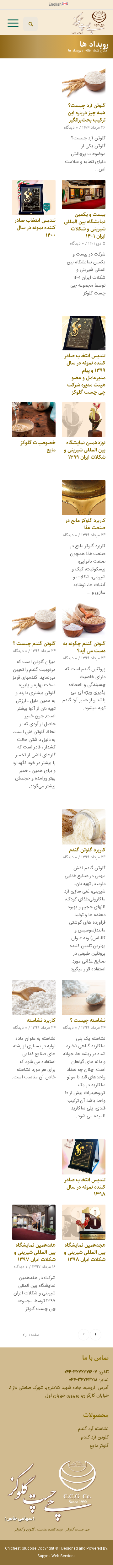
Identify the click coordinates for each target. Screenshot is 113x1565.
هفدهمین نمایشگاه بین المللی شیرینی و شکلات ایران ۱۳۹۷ (35, 1252)
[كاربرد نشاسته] (34, 997)
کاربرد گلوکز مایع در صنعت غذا (85, 524)
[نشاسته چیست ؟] (83, 997)
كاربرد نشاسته (41, 1020)
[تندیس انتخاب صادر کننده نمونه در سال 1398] (83, 1156)
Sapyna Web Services (56, 1556)
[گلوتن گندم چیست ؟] (34, 620)
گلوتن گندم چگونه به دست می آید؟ (84, 647)
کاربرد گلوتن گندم (87, 850)
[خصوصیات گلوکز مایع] (34, 419)
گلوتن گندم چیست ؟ (34, 643)
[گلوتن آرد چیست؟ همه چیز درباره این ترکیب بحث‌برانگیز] (83, 82)
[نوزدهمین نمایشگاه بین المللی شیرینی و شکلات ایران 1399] (83, 419)
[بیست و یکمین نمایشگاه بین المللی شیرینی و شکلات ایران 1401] (83, 194)
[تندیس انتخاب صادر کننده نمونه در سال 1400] (34, 197)
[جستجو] (30, 24)
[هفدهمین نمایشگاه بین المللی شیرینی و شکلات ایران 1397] (34, 1222)
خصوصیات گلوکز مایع (38, 446)
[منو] (13, 22)
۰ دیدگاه (71, 127)
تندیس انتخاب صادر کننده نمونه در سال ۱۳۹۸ (84, 1187)
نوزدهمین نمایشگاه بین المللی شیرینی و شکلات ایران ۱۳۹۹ (84, 450)
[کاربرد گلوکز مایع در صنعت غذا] (83, 497)
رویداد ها (94, 44)
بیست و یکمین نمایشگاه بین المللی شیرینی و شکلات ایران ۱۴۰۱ (84, 225)
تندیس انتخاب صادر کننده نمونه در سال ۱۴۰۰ (35, 227)
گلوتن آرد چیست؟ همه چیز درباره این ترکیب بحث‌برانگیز (86, 112)
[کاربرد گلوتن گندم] (83, 827)
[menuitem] (58, 4)
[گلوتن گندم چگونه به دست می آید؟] (83, 620)
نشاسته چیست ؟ (87, 1020)
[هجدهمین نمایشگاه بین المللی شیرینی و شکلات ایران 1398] (83, 1222)
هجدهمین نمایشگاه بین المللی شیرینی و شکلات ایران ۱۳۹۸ (84, 1252)
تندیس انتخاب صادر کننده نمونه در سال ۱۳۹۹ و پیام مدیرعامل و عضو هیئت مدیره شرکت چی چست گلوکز (84, 374)
